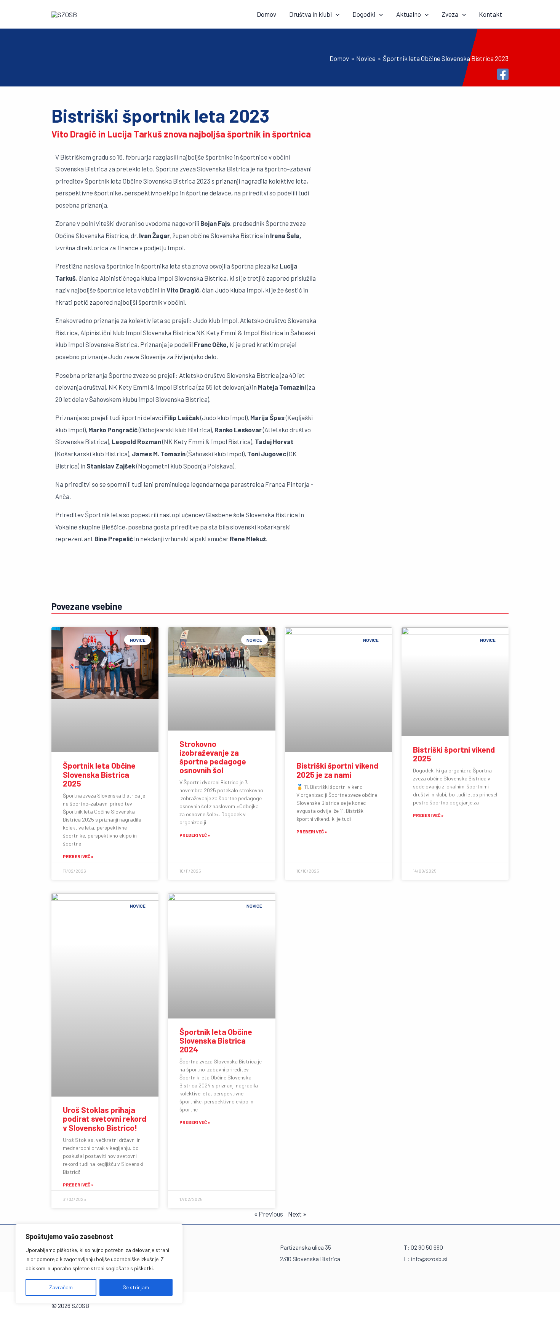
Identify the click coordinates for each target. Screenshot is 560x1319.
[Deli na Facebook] (503, 74)
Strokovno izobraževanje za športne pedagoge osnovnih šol (212, 757)
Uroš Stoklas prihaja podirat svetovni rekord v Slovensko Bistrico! (104, 1118)
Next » (297, 1214)
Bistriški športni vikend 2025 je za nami (337, 770)
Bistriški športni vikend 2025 (454, 754)
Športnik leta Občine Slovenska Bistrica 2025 (99, 774)
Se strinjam (136, 1287)
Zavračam (61, 1287)
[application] (335, 14)
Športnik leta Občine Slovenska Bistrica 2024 (215, 1040)
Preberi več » (78, 856)
